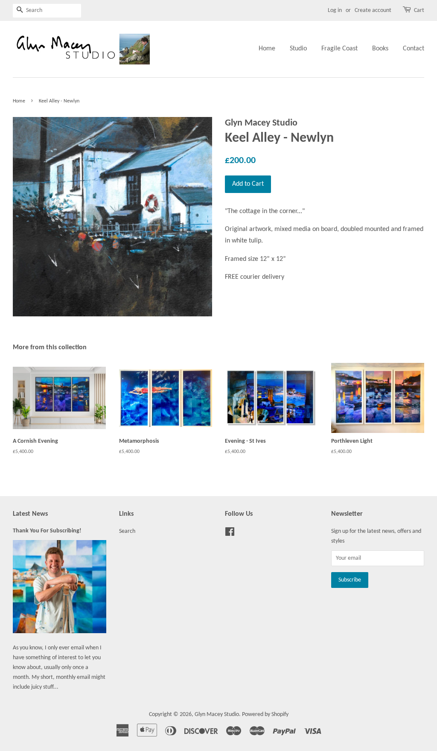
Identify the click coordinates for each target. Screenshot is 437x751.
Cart (419, 10)
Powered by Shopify (265, 714)
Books (380, 48)
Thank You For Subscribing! (47, 531)
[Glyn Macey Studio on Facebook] (230, 534)
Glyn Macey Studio (217, 714)
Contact (413, 48)
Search (127, 531)
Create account (373, 10)
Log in (335, 10)
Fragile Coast (339, 48)
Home (267, 48)
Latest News (30, 514)
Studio (298, 48)
